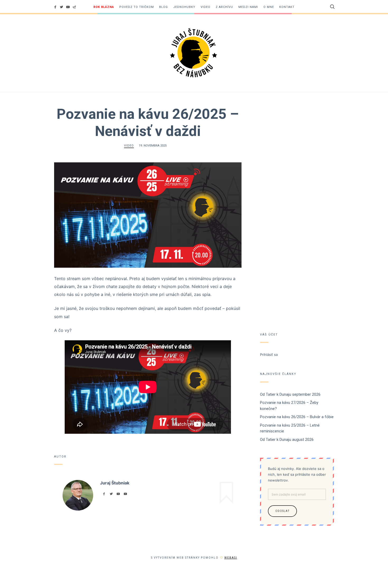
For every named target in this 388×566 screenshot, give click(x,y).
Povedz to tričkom (136, 7)
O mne (268, 7)
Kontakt (287, 7)
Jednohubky (184, 7)
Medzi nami (248, 7)
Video (205, 7)
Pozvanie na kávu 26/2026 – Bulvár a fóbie (297, 416)
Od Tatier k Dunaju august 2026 (287, 439)
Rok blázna (103, 7)
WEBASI (230, 557)
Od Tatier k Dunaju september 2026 (290, 394)
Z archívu (224, 7)
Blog (163, 7)
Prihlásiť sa (269, 354)
